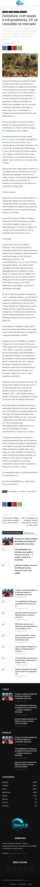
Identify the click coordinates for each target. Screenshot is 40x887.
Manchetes (23, 12)
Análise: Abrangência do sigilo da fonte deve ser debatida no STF (26, 671)
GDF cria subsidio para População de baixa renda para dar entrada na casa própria (29, 521)
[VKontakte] (31, 869)
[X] (9, 48)
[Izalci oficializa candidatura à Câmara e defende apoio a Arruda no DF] (7, 649)
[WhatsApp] (20, 48)
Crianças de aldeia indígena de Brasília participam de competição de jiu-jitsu (26, 541)
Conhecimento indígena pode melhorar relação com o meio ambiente (11, 520)
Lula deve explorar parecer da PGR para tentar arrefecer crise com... (26, 615)
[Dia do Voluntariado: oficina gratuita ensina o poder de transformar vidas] (7, 638)
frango (22, 262)
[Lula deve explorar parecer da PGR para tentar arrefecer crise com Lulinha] (7, 568)
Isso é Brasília (12, 491)
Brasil (10, 12)
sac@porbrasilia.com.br (18, 853)
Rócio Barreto (32, 491)
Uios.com (25, 880)
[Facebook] (4, 48)
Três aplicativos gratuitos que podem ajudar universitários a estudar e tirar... (26, 660)
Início (3, 8)
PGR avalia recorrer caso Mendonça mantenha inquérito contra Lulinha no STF (26, 626)
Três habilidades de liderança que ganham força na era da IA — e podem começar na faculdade (23, 554)
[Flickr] (20, 869)
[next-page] (7, 578)
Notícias (10, 8)
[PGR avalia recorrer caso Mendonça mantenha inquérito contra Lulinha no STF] (7, 627)
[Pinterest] (14, 48)
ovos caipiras (10, 139)
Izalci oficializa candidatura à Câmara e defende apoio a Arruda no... (26, 649)
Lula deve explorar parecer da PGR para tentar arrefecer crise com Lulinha (25, 721)
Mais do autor (29, 533)
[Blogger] (9, 869)
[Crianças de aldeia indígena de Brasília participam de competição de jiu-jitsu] (7, 541)
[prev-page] (3, 578)
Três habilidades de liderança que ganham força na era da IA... (26, 604)
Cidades (17, 8)
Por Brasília (22, 491)
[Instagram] (25, 869)
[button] (3, 3)
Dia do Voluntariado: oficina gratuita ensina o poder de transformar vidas (25, 637)
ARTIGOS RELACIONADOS (13, 533)
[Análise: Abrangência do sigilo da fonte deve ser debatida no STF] (7, 672)
